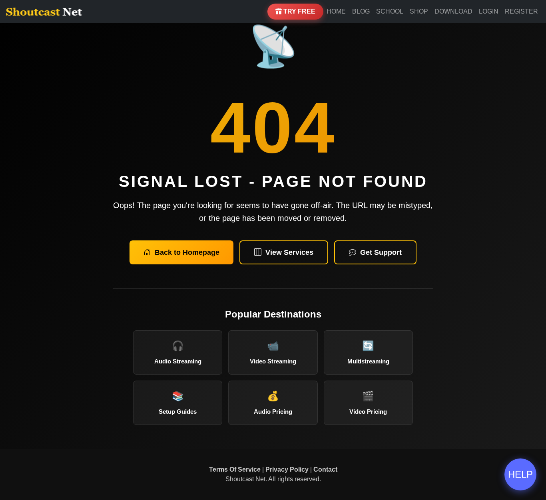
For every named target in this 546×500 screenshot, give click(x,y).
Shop (419, 11)
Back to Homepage (187, 252)
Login (488, 11)
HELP (520, 474)
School (389, 11)
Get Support (381, 252)
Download (453, 11)
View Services (289, 252)
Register (521, 11)
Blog (361, 11)
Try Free (298, 11)
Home (336, 11)
